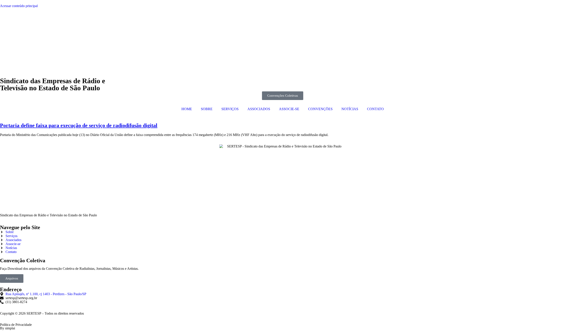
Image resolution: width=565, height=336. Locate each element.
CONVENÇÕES (320, 109)
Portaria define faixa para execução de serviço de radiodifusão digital (78, 125)
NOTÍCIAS (349, 109)
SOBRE (207, 109)
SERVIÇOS (230, 109)
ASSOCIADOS (258, 109)
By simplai (7, 328)
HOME (186, 109)
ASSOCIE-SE (289, 109)
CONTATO (375, 109)
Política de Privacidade (16, 325)
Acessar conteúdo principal (19, 6)
